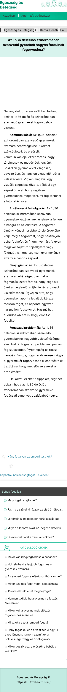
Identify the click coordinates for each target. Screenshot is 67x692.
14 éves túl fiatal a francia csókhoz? (30, 537)
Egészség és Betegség (19, 30)
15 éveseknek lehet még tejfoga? (29, 591)
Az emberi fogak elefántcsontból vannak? (35, 576)
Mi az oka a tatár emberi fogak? (28, 622)
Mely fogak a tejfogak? (22, 500)
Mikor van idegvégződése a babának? (32, 557)
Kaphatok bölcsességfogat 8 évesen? (24, 475)
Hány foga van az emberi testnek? (29, 456)
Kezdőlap (9, 15)
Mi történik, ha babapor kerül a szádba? (33, 518)
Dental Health (49, 30)
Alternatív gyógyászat (35, 15)
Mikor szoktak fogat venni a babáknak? (33, 583)
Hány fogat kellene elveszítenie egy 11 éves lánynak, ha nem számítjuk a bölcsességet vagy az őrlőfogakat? (31, 634)
